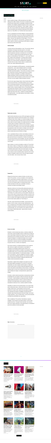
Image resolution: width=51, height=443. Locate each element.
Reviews (16, 6)
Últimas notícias (34, 6)
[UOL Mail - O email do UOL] (39, 3)
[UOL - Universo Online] (30, 3)
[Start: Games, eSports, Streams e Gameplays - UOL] (24, 3)
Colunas (30, 6)
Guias (21, 6)
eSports (18, 6)
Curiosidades (24, 6)
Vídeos (27, 6)
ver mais (18, 435)
